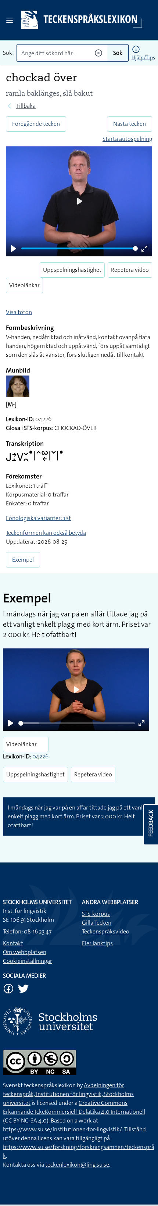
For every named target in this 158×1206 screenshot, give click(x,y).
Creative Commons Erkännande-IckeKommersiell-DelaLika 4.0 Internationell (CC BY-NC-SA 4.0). (74, 1111)
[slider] (79, 248)
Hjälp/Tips (143, 57)
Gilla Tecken (96, 922)
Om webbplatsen (24, 952)
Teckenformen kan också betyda (46, 533)
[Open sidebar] (9, 20)
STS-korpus (96, 914)
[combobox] (62, 53)
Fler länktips (97, 943)
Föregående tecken (36, 124)
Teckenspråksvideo (105, 931)
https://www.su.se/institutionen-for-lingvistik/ (62, 1129)
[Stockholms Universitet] (79, 1021)
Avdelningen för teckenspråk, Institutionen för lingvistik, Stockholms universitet (68, 1094)
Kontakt (13, 943)
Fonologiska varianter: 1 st (38, 518)
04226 (40, 756)
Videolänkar (24, 285)
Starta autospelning (127, 139)
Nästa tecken (129, 124)
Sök (117, 53)
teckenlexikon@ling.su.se (77, 1164)
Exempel (23, 559)
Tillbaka (26, 106)
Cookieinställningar (27, 961)
